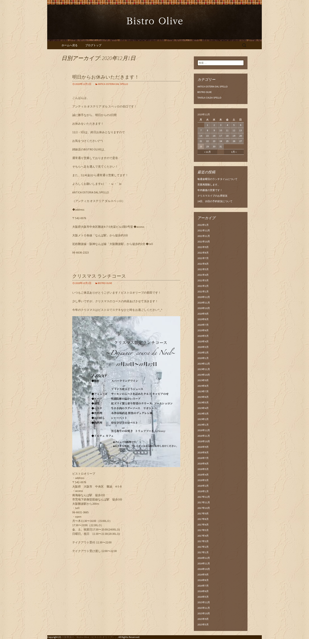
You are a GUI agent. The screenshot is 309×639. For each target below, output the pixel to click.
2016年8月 (203, 580)
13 (240, 130)
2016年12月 (203, 558)
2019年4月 (203, 408)
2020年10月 (203, 308)
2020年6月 (203, 330)
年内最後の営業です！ (209, 190)
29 (207, 146)
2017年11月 (203, 502)
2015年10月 (203, 613)
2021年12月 (203, 230)
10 (220, 130)
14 (201, 135)
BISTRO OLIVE (105, 283)
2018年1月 (203, 491)
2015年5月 (203, 624)
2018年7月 (203, 458)
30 (214, 146)
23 (214, 141)
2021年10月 (203, 241)
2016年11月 (203, 563)
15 (207, 135)
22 (207, 141)
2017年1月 (203, 552)
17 (220, 135)
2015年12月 (203, 602)
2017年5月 (203, 530)
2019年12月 (203, 363)
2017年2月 (203, 546)
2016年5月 (203, 596)
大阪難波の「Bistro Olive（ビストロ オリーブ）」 (89, 637)
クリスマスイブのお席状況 (212, 195)
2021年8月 (203, 252)
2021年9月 (203, 247)
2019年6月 (203, 397)
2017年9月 (203, 513)
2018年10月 (203, 441)
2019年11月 (203, 369)
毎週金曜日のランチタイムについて (217, 179)
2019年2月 (203, 419)
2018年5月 (203, 469)
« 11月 (207, 151)
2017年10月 (203, 508)
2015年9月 (203, 619)
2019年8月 (203, 385)
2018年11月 (203, 435)
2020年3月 (203, 347)
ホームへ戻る (70, 45)
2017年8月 (203, 519)
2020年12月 (203, 297)
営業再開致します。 (208, 184)
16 (214, 135)
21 (201, 141)
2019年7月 (203, 391)
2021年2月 (203, 286)
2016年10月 (203, 569)
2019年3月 (203, 413)
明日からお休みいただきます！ (105, 77)
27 (240, 141)
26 (234, 141)
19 (234, 135)
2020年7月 (203, 324)
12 (234, 130)
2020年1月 (203, 358)
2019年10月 (203, 374)
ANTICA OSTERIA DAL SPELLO (113, 84)
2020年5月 (203, 335)
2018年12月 (203, 430)
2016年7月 (203, 585)
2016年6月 (203, 591)
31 (220, 146)
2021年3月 (203, 280)
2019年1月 (203, 424)
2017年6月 (203, 524)
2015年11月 (203, 607)
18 (227, 135)
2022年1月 (203, 224)
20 (240, 135)
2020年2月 (203, 352)
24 (220, 141)
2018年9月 (203, 446)
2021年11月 (203, 236)
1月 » (234, 151)
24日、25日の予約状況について (214, 201)
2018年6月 (203, 463)
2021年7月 (203, 258)
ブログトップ (93, 45)
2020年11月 (203, 302)
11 (227, 130)
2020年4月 (203, 341)
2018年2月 (203, 485)
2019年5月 (203, 402)
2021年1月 (203, 291)
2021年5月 (203, 269)
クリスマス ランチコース (99, 276)
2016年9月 (203, 574)
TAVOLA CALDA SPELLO (209, 97)
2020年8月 (203, 319)
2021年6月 (203, 263)
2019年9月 (203, 380)
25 (227, 141)
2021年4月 (203, 274)
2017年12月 (203, 496)
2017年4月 (203, 535)
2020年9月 (203, 313)
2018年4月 (203, 474)
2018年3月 (203, 480)
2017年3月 (203, 541)
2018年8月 (203, 452)
